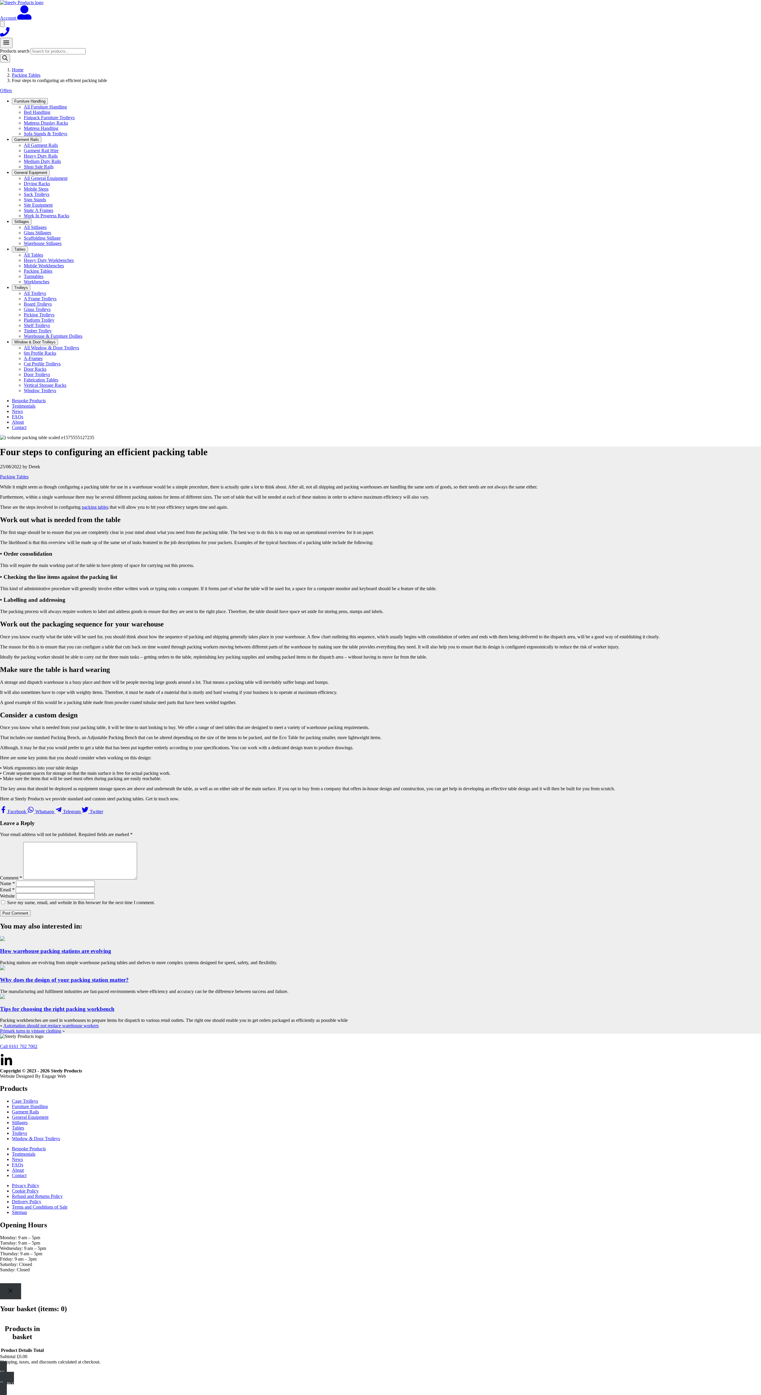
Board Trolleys (38, 304)
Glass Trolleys (37, 309)
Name (7, 883)
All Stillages (35, 227)
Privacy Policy (25, 1185)
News (17, 411)
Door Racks (35, 369)
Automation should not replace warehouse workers (51, 1025)
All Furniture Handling (45, 106)
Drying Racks (37, 183)
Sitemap (19, 1212)
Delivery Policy (26, 1201)
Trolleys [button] (21, 287)
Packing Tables (26, 75)
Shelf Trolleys (37, 325)
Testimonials (23, 406)
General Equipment (30, 1117)
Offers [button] (6, 90)
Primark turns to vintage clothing (30, 1030)
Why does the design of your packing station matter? (64, 980)
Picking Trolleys (39, 314)
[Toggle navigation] (6, 43)
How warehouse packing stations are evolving (55, 951)
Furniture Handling (30, 1106)
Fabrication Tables (41, 379)
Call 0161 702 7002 (18, 1046)
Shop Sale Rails (39, 166)
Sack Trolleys (36, 194)
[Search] (5, 58)
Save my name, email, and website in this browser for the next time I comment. (81, 902)
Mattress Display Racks (46, 122)
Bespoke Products (29, 400)
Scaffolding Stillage (42, 238)
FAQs (17, 416)
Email (7, 889)
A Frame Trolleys (40, 298)
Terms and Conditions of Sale (39, 1206)
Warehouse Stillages (43, 243)
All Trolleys (35, 293)
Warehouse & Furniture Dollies (53, 336)
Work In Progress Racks (46, 215)
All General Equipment (45, 178)
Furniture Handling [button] (29, 101)
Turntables (33, 276)
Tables (18, 1127)
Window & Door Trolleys (36, 1138)
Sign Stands (35, 199)
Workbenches (36, 281)
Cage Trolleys (25, 1101)
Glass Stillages (37, 232)
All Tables (33, 254)
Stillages (20, 1122)
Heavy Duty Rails (41, 155)
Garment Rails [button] (26, 139)
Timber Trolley (38, 330)
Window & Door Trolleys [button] (35, 342)
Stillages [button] (21, 221)
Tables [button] (20, 249)
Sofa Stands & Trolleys (45, 133)
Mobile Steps (36, 188)
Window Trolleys (40, 390)
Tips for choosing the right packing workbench (57, 1009)
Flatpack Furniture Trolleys (49, 117)
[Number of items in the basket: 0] (2, 24)
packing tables (95, 507)
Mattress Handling (41, 128)
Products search (15, 51)
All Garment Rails (41, 145)
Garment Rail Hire (41, 150)
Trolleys (19, 1133)
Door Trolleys (37, 374)
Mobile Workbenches (44, 265)
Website (7, 895)
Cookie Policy (25, 1190)
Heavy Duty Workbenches (49, 260)
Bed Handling (37, 112)
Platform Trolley (39, 320)
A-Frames (33, 358)
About (18, 422)
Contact (19, 427)
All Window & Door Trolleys (51, 347)
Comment (11, 877)
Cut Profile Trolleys (42, 363)
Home (17, 69)
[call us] (5, 34)
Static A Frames (38, 210)
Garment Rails (25, 1111)
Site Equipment (38, 205)
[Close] (10, 1291)
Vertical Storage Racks (45, 385)
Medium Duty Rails (42, 161)
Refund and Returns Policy (37, 1196)
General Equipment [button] (30, 172)
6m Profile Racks (40, 353)
